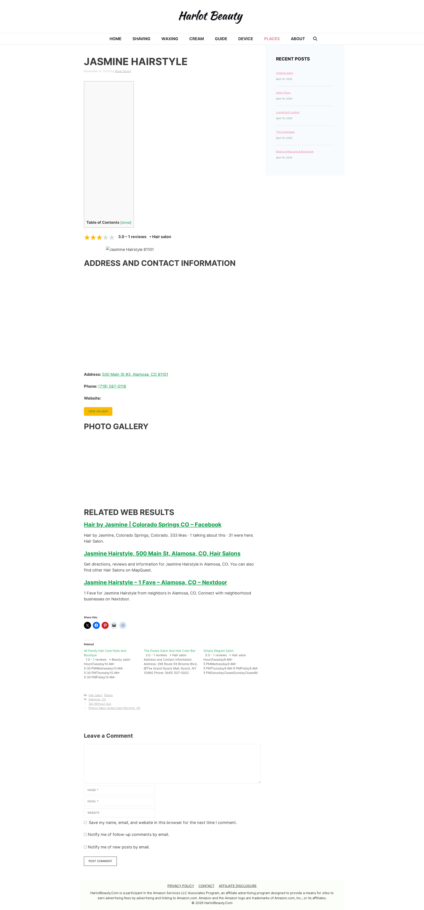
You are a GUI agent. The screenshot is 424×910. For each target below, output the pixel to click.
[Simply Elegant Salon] (233, 662)
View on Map (98, 411)
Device (245, 38)
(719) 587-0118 (112, 386)
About (298, 38)
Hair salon (95, 695)
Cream (196, 38)
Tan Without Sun (100, 703)
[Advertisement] (102, 151)
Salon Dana (283, 92)
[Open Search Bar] (315, 38)
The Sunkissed (285, 131)
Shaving (141, 38)
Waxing (169, 38)
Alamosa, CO (97, 699)
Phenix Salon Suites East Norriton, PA (114, 708)
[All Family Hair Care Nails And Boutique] (114, 664)
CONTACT (206, 886)
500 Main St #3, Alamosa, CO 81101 (135, 374)
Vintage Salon (284, 73)
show (126, 222)
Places (272, 38)
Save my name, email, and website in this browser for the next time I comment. (163, 822)
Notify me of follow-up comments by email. (128, 834)
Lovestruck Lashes (287, 112)
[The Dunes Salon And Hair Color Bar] (174, 662)
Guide (221, 38)
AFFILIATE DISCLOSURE (238, 886)
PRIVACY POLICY (180, 886)
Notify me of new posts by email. (119, 847)
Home (115, 38)
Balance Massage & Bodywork (295, 151)
